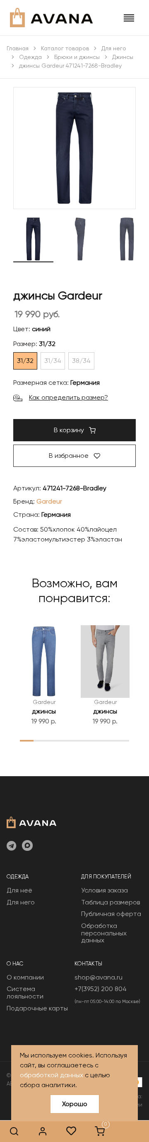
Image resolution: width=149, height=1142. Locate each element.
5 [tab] (81, 740)
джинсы (44, 711)
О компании (25, 977)
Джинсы (122, 57)
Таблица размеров (110, 902)
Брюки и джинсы (77, 57)
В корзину (70, 430)
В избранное (69, 455)
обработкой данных (51, 1075)
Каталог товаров (65, 48)
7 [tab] (109, 740)
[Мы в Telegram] (11, 846)
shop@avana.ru (98, 977)
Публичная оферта (111, 914)
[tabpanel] (44, 676)
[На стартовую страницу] (31, 821)
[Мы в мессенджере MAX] (27, 846)
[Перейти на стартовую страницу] (51, 17)
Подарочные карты (37, 1008)
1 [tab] (27, 740)
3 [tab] (54, 740)
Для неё (19, 890)
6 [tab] (95, 740)
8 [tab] (122, 740)
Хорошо (74, 1104)
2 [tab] (40, 740)
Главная (18, 48)
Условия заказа (104, 890)
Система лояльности (25, 992)
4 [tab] (68, 740)
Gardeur (49, 501)
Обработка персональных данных (104, 933)
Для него (113, 48)
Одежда (30, 57)
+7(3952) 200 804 (100, 989)
